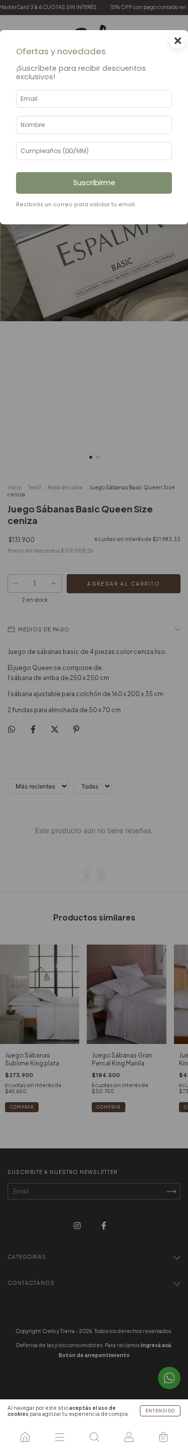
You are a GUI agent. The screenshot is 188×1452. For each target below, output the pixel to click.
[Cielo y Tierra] (25, 1436)
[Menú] (59, 1436)
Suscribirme (94, 183)
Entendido (160, 1410)
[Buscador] (94, 1436)
